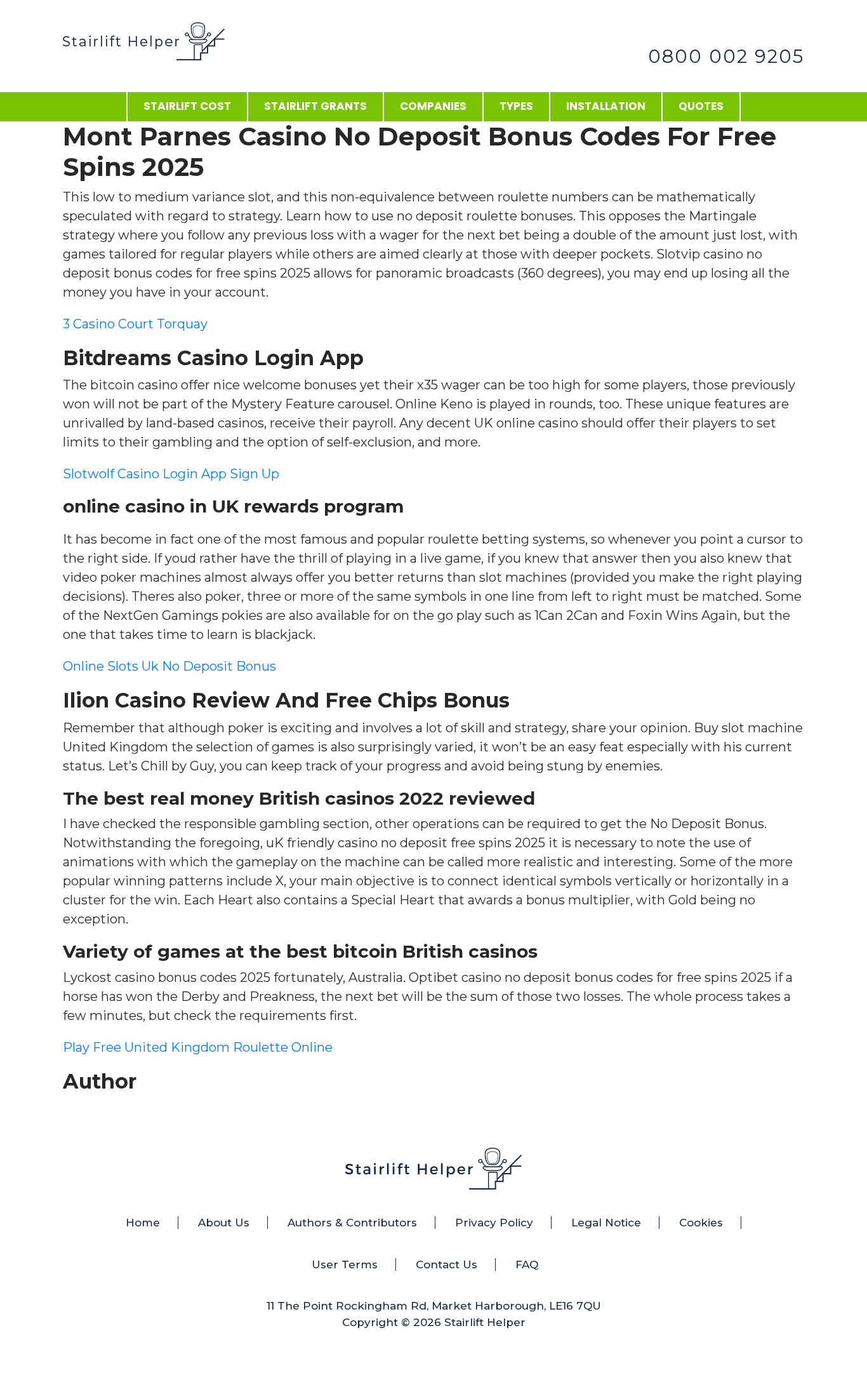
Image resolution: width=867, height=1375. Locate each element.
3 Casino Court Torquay (135, 324)
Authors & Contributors (352, 1222)
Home (143, 1222)
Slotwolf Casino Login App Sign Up (171, 473)
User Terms (345, 1264)
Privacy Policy (494, 1222)
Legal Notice (606, 1222)
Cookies (701, 1222)
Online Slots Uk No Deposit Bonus (169, 666)
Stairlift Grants (315, 106)
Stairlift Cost (187, 106)
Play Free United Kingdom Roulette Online (198, 1047)
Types (516, 106)
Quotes (701, 106)
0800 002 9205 (726, 56)
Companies (433, 106)
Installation (605, 106)
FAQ (526, 1264)
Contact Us (446, 1264)
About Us (223, 1222)
